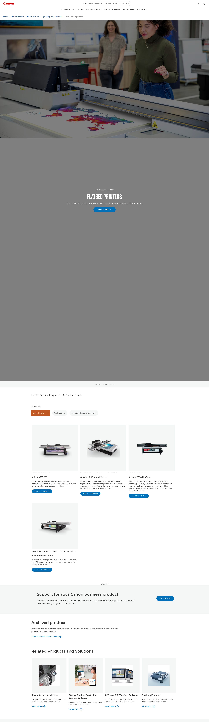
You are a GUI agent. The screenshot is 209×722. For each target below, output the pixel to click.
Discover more (165, 598)
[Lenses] (84, 9)
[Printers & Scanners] (102, 9)
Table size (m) (59, 413)
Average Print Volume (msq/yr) (84, 413)
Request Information (104, 209)
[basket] (204, 4)
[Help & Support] (135, 9)
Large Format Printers (105, 190)
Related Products (109, 384)
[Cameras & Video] (76, 9)
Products (97, 384)
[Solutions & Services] (121, 9)
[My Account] (198, 4)
